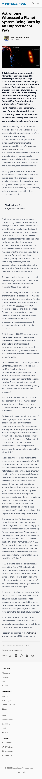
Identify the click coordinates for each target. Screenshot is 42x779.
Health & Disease (8, 705)
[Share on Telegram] (27, 655)
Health (4, 728)
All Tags (5, 732)
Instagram (9, 751)
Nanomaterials (7, 720)
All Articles (6, 673)
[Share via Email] (32, 655)
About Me (8, 755)
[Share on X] (10, 655)
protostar (20, 305)
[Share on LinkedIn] (15, 655)
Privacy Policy (21, 772)
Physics (5, 696)
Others (4, 709)
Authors (5, 685)
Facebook (8, 743)
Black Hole (6, 724)
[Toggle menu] (38, 3)
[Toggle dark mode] (33, 3)
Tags (3, 681)
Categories (6, 677)
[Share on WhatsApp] (21, 655)
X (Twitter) (8, 747)
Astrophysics (17, 650)
